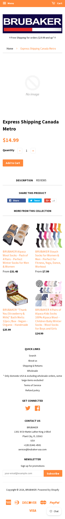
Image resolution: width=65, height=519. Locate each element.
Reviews (41, 180)
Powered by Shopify (48, 489)
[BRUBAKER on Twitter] (28, 407)
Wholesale (32, 370)
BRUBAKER (31, 489)
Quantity (8, 150)
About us (32, 360)
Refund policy (32, 390)
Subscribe (53, 473)
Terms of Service (32, 385)
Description (24, 180)
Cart (59, 3)
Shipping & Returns (32, 365)
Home (9, 48)
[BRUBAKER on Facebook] (37, 407)
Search (32, 355)
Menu (10, 3)
